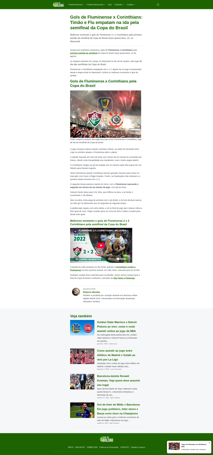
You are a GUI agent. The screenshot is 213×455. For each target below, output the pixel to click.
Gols (110, 5)
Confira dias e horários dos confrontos (193, 449)
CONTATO (124, 447)
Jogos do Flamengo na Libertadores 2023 (193, 445)
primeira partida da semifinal (83, 53)
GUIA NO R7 (80, 447)
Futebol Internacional (95, 5)
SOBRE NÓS (92, 447)
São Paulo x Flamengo (124, 278)
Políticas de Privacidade (108, 447)
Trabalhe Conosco (138, 447)
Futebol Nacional (75, 5)
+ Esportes (118, 5)
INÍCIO (70, 447)
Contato (130, 5)
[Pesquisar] (158, 4)
